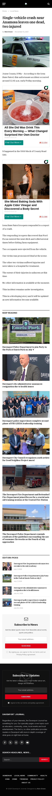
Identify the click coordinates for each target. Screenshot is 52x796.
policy (33, 703)
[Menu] (4, 4)
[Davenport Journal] (26, 4)
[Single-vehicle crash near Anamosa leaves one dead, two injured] (26, 51)
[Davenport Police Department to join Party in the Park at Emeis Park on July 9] (26, 330)
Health (43, 776)
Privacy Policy (22, 654)
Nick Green (9, 32)
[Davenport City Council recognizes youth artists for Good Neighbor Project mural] (26, 441)
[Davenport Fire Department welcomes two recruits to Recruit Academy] (7, 566)
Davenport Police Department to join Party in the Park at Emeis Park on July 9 (24, 348)
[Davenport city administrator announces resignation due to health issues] (26, 367)
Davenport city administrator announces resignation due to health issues (22, 385)
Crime (14, 779)
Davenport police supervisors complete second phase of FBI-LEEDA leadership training (25, 422)
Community (32, 776)
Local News (19, 776)
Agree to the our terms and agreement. (27, 703)
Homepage (7, 776)
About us (26, 783)
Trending (24, 779)
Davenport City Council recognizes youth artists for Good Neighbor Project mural (25, 459)
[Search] (48, 4)
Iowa (7, 779)
